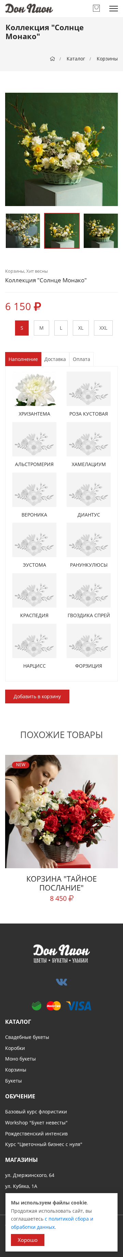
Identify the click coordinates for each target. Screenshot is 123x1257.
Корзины (107, 58)
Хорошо (28, 1239)
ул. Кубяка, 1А (21, 1186)
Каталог (76, 58)
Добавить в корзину (37, 696)
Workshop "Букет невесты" (36, 1122)
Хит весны (37, 271)
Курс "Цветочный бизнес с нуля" (43, 1144)
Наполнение (23, 359)
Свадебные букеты (27, 1037)
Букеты (13, 1080)
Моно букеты (20, 1058)
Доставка (55, 359)
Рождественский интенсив (36, 1133)
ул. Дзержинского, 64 (29, 1175)
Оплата (81, 359)
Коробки (15, 1048)
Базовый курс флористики (36, 1111)
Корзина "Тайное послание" (61, 883)
